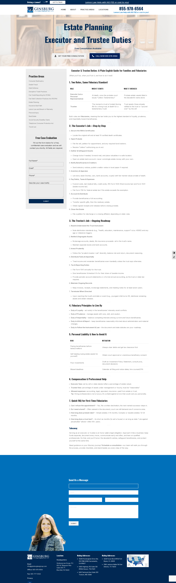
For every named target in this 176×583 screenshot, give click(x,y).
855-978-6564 (38, 569)
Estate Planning (34, 102)
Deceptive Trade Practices (38, 91)
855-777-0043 (36, 574)
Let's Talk (57, 2)
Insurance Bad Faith (35, 106)
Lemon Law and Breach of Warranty (41, 109)
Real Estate (32, 116)
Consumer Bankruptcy (36, 81)
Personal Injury (34, 113)
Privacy (30, 578)
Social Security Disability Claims (39, 120)
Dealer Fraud (33, 84)
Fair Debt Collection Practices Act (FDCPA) (43, 99)
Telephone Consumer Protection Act (41, 123)
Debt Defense (33, 88)
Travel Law (32, 127)
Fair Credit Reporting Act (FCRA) (40, 95)
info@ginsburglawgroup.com (37, 566)
